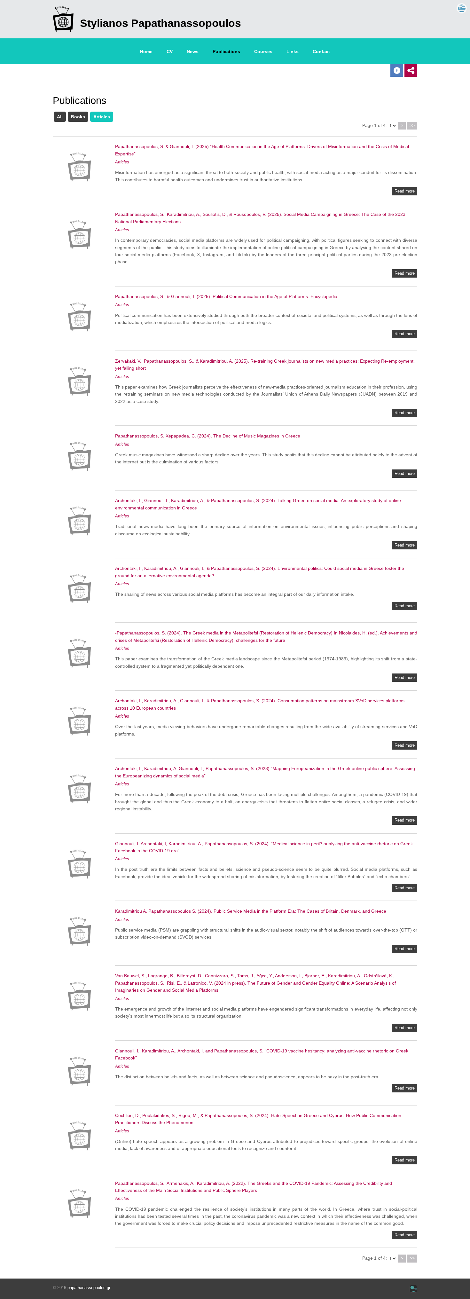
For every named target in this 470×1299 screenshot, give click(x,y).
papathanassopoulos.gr (88, 1287)
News (193, 51)
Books (78, 116)
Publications (226, 51)
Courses (263, 51)
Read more (405, 191)
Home (146, 51)
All (60, 116)
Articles (101, 116)
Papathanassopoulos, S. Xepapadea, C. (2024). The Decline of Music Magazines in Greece (207, 435)
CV (170, 51)
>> (412, 125)
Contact (321, 51)
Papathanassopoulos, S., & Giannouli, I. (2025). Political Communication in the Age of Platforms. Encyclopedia (226, 296)
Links (292, 51)
